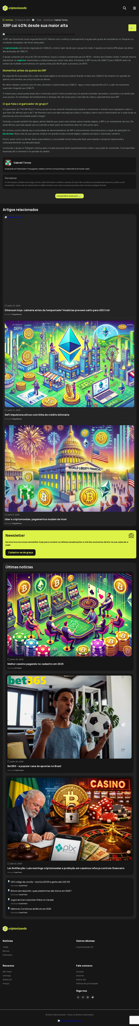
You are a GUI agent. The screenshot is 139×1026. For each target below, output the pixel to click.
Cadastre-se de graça (20, 552)
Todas (5, 947)
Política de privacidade (87, 983)
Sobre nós (81, 979)
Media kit (7, 979)
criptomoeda (11, 48)
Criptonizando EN (84, 947)
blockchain (8, 133)
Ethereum (7, 954)
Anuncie (80, 975)
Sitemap (7, 975)
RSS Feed (7, 971)
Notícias (9, 20)
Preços (6, 983)
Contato (80, 971)
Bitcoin (6, 951)
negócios (21, 60)
